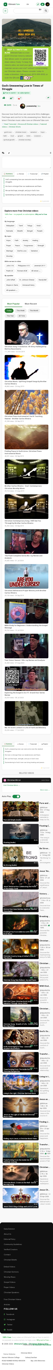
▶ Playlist (45, 744)
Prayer (8, 246)
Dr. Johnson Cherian (26, 280)
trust (12, 136)
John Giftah (10, 280)
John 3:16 (10, 266)
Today (9, 311)
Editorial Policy (9, 1239)
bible (28, 136)
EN (28, 4)
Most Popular (13, 304)
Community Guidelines (13, 1244)
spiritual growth (9, 140)
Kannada (9, 231)
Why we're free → (44, 1340)
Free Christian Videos (12, 1299)
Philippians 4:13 (24, 266)
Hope (8, 240)
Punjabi (39, 231)
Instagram (10, 1319)
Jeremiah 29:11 (39, 266)
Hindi (39, 226)
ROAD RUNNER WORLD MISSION (13, 1361)
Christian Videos (8, 1364)
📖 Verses (20, 174)
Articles (7, 1304)
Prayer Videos (9, 1287)
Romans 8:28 (22, 271)
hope (42, 132)
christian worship (25, 140)
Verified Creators (10, 1249)
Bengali (30, 231)
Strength (41, 246)
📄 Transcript (33, 174)
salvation (33, 132)
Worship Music (10, 1277)
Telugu (29, 226)
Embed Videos (9, 1267)
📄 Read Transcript (9, 124)
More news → (45, 790)
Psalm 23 (9, 271)
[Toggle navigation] (5, 10)
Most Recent (31, 304)
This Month (34, 311)
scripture (37, 136)
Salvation (34, 251)
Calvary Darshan (31, 1357)
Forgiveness (28, 246)
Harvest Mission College (11, 1357)
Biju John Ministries (38, 1361)
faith (5, 136)
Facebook (10, 1314)
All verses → (36, 271)
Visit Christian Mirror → (11, 785)
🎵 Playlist (45, 174)
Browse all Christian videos (28, 124)
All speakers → (11, 290)
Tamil (21, 226)
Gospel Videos (9, 1282)
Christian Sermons (11, 1272)
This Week (21, 311)
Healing (35, 240)
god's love (7, 132)
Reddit (9, 1330)
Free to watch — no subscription (17, 93)
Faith (16, 240)
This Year (10, 316)
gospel (20, 136)
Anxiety (25, 240)
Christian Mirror (14, 780)
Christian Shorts (15, 127)
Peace (17, 246)
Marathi (20, 231)
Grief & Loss (21, 251)
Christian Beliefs (10, 1260)
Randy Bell (42, 280)
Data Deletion (9, 1229)
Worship (9, 256)
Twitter (9, 1325)
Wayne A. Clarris (12, 285)
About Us (7, 1234)
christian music (20, 132)
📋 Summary (8, 174)
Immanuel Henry (28, 285)
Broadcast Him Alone (42, 1345)
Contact (7, 1255)
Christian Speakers (11, 1292)
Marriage (9, 251)
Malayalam (10, 226)
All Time (22, 316)
